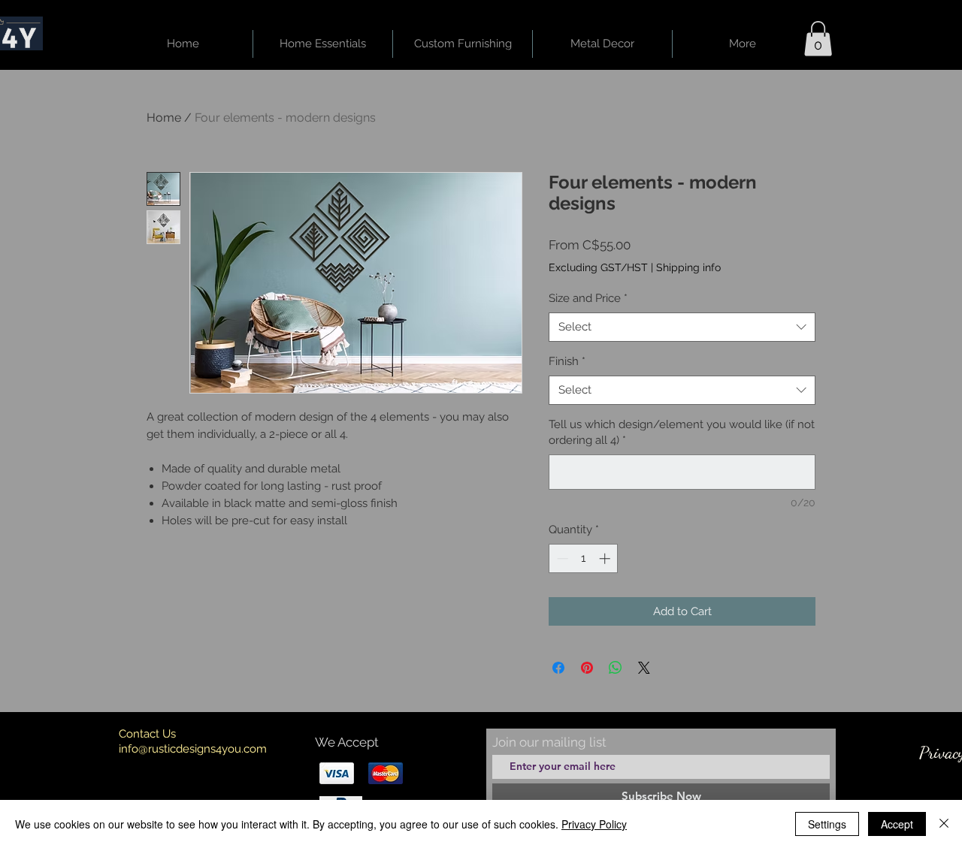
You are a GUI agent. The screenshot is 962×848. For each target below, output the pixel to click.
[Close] (944, 824)
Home (164, 117)
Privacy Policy (594, 823)
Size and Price (588, 298)
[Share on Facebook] (558, 668)
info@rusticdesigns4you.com (193, 749)
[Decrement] (561, 558)
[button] (818, 38)
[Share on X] (644, 668)
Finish (567, 361)
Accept (897, 823)
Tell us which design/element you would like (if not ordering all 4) (682, 432)
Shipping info (688, 267)
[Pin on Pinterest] (587, 668)
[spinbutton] (583, 558)
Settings (827, 823)
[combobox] (682, 327)
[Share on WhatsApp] (616, 668)
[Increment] (606, 558)
